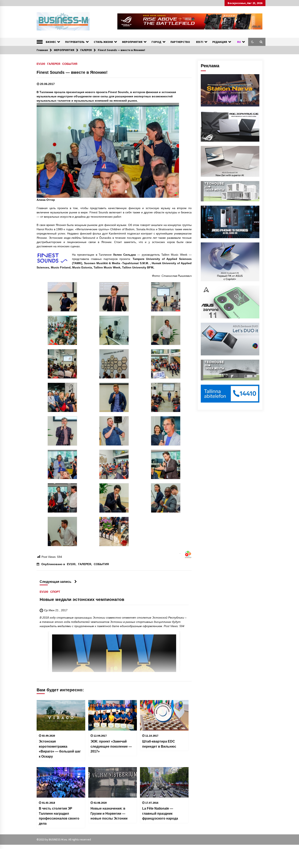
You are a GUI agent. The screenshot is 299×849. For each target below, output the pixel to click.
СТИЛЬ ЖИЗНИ (103, 42)
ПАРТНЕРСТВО (180, 42)
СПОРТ (55, 591)
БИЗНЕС (51, 42)
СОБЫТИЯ (69, 63)
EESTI (199, 42)
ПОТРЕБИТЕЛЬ (75, 42)
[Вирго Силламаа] (62, 430)
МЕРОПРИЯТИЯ (132, 42)
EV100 (41, 63)
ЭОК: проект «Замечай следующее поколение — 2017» (111, 746)
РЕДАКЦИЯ (219, 42)
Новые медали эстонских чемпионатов (82, 599)
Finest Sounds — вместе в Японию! (72, 72)
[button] (252, 42)
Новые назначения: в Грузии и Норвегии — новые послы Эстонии (109, 813)
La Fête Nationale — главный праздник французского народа (160, 813)
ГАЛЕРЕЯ (53, 63)
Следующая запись (55, 581)
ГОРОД (156, 42)
